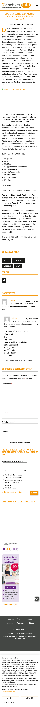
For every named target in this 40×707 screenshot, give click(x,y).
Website (5, 432)
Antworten (33, 301)
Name (5, 413)
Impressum (10, 623)
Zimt (18, 266)
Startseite (10, 619)
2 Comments (28, 24)
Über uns (20, 619)
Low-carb (19, 260)
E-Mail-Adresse (8, 422)
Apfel (6, 260)
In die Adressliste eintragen (13, 492)
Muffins (7, 266)
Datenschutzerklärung (25, 623)
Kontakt (30, 619)
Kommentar (7, 384)
